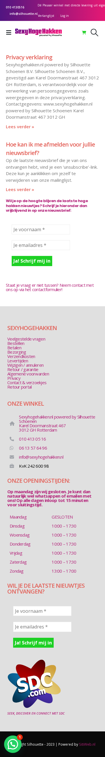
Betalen (14, 347)
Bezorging (16, 352)
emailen (74, 496)
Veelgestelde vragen (26, 339)
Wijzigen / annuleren (25, 365)
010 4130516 (15, 7)
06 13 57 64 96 (33, 448)
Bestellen (15, 343)
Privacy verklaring (29, 57)
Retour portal (19, 387)
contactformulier (47, 289)
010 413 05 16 (32, 439)
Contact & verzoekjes (26, 382)
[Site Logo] (38, 33)
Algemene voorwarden (28, 374)
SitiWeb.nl (87, 744)
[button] (10, 33)
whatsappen (47, 496)
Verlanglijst (46, 16)
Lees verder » (20, 126)
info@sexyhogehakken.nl (41, 457)
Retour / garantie (22, 369)
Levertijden (17, 361)
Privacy (13, 378)
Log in (64, 16)
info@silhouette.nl (24, 14)
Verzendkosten (21, 356)
